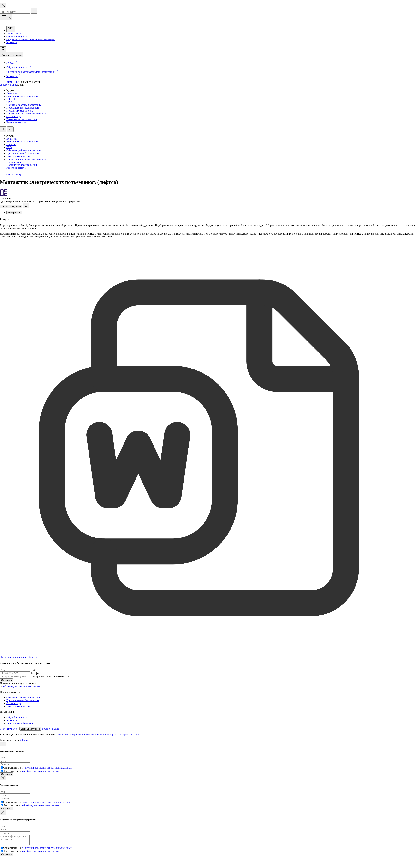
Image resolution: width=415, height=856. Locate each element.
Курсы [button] (11, 27)
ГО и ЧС (11, 99)
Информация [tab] (14, 212)
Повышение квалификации (21, 119)
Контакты (11, 42)
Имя (33, 669)
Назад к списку (12, 174)
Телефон (35, 673)
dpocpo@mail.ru (8, 84)
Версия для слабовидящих (21, 723)
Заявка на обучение (11, 206)
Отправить (6, 680)
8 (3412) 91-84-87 (9, 81)
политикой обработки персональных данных (47, 767)
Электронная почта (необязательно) (50, 676)
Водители (11, 93)
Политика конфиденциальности (76, 734)
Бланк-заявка (13, 33)
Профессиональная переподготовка (26, 113)
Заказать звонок (13, 55)
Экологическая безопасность (22, 96)
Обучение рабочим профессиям (23, 104)
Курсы (10, 62)
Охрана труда (13, 116)
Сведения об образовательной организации (30, 39)
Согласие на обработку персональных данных (121, 734)
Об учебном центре (17, 36)
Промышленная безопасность (22, 107)
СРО (9, 102)
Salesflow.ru (25, 740)
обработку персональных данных (21, 686)
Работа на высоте (16, 122)
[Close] (3, 744)
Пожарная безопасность (19, 110)
